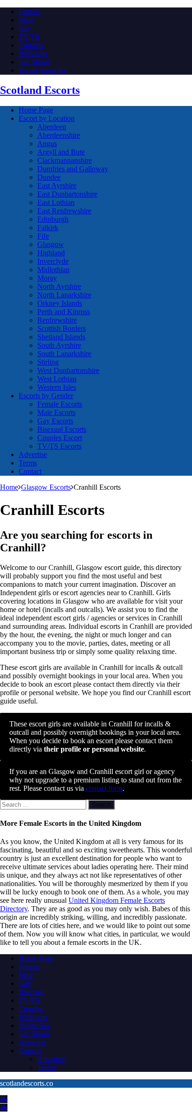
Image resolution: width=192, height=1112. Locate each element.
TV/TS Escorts (59, 446)
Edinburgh (53, 219)
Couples (31, 45)
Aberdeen (51, 127)
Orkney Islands (59, 303)
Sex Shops (34, 62)
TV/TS (29, 37)
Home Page (36, 110)
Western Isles (56, 387)
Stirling (48, 362)
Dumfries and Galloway (72, 169)
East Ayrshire (56, 186)
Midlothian (53, 270)
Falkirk (47, 228)
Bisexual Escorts (61, 429)
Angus (47, 144)
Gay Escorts (55, 421)
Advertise (33, 454)
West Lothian (56, 379)
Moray (47, 278)
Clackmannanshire (64, 160)
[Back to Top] (3, 1099)
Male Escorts (56, 412)
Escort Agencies (42, 70)
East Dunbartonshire (67, 194)
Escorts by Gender (46, 396)
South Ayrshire (59, 345)
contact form (104, 788)
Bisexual (31, 992)
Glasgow (50, 244)
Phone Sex (34, 1025)
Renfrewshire (57, 320)
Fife (43, 236)
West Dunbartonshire (68, 370)
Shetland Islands (61, 337)
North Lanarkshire (64, 295)
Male (26, 20)
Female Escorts (59, 404)
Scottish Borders (61, 328)
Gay (25, 28)
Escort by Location (47, 118)
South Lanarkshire (64, 354)
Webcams (33, 53)
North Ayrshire (59, 286)
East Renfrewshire (64, 211)
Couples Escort (59, 438)
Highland (51, 253)
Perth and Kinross (63, 312)
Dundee (49, 177)
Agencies (32, 1042)
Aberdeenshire (58, 135)
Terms (28, 463)
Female (29, 11)
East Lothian (56, 202)
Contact (30, 471)
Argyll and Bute (61, 152)
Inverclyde (53, 261)
